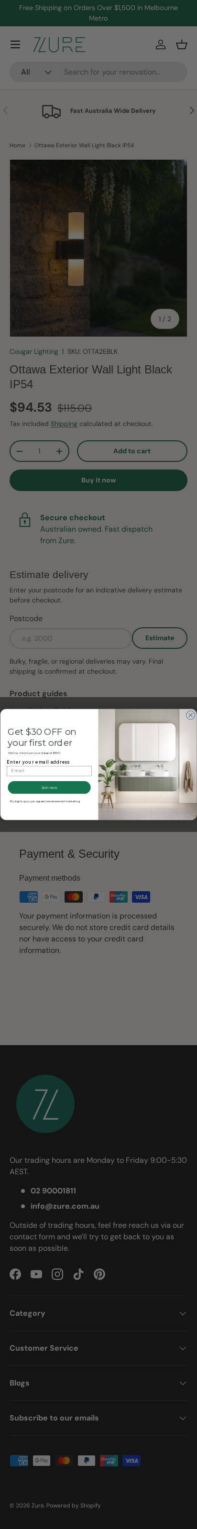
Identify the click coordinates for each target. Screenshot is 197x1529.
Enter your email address (38, 762)
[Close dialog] (190, 714)
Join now (49, 787)
